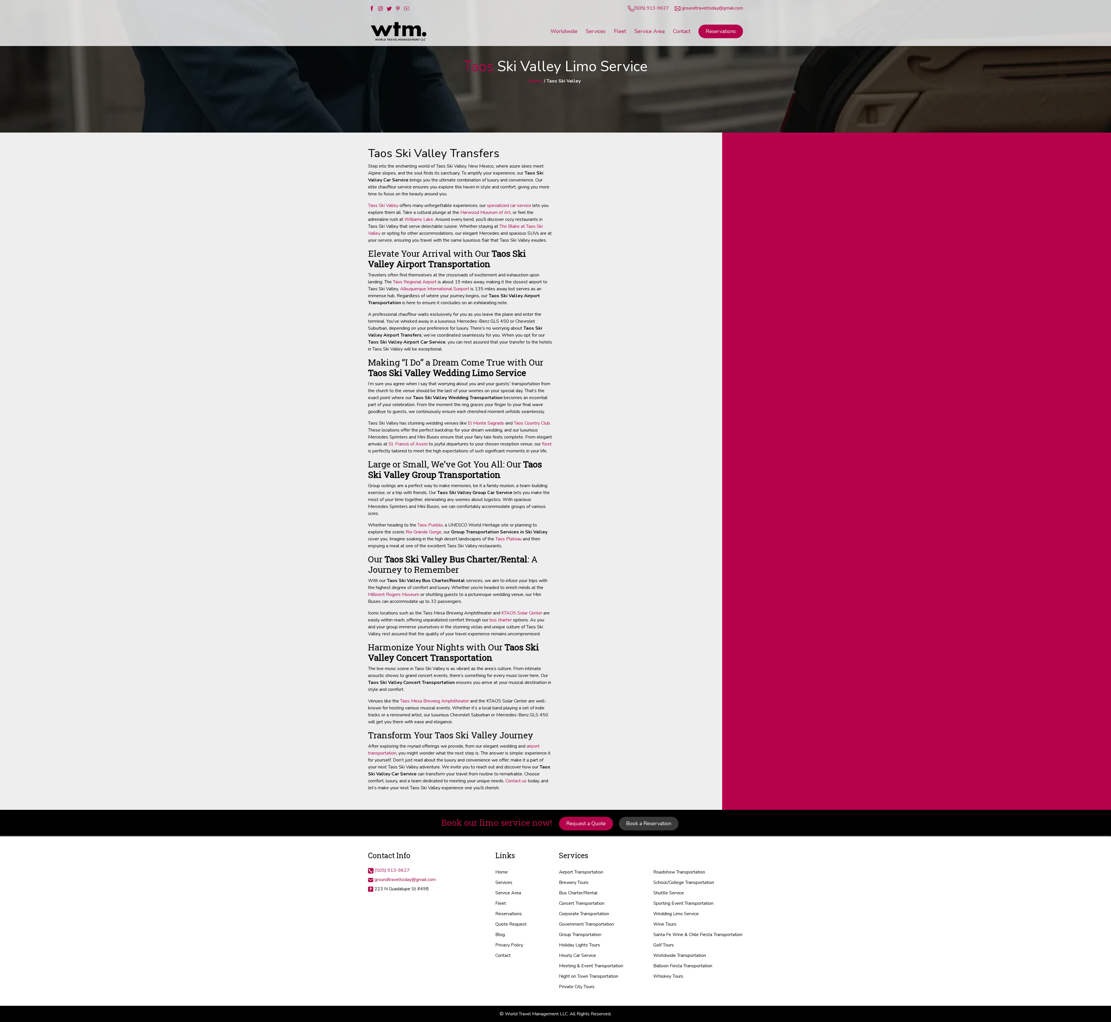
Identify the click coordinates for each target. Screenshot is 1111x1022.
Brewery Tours (573, 882)
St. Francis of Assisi (408, 444)
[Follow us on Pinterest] (397, 8)
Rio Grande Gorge (424, 532)
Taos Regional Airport (415, 282)
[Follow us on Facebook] (371, 8)
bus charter (501, 620)
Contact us (516, 781)
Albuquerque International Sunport (434, 289)
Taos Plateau (508, 539)
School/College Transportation (683, 882)
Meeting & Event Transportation (591, 966)
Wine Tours (664, 924)
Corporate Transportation (584, 914)
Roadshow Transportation (679, 872)
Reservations (721, 31)
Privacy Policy (509, 945)
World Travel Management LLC (536, 1014)
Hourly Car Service (577, 955)
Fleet (500, 903)
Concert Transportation (581, 903)
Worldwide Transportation (679, 955)
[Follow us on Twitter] (389, 8)
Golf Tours (663, 945)
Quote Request (511, 924)
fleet (547, 444)
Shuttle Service (668, 893)
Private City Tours (577, 987)
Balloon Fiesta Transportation (682, 966)
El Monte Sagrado (486, 423)
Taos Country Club (532, 423)
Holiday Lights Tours (579, 945)
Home (535, 81)
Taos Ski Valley (383, 205)
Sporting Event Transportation (683, 903)
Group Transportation (580, 934)
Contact (503, 955)
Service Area (508, 893)
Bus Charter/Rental (578, 893)
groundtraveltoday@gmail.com (712, 8)
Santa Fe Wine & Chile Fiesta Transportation (697, 934)
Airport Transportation (581, 872)
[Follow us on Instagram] (380, 8)
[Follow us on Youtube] (406, 8)
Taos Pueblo (430, 525)
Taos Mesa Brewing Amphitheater (434, 701)
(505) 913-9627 (651, 8)
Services (503, 882)
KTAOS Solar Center (521, 613)
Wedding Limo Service (676, 914)
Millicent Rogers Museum (393, 594)
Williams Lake (418, 219)
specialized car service (509, 205)
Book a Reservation (648, 823)
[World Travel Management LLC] (399, 31)
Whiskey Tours (668, 976)
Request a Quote (586, 823)
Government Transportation (586, 924)
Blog (500, 934)
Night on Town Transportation (588, 976)
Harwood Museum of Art (485, 212)
